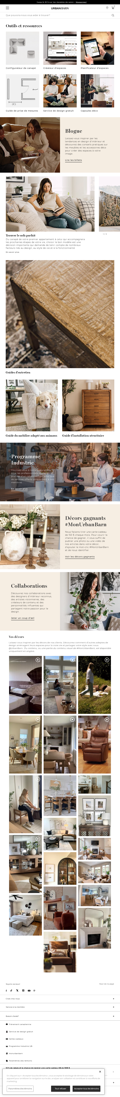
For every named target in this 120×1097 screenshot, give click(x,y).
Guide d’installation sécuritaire (83, 435)
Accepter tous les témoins (86, 1088)
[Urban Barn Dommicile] (60, 8)
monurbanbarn (16, 1053)
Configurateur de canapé (21, 68)
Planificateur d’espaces (95, 68)
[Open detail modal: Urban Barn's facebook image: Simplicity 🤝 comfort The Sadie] (60, 952)
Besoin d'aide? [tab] (12, 1016)
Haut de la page (106, 984)
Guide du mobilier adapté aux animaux (31, 435)
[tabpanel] (50, 214)
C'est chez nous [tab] (13, 999)
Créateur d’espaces (54, 68)
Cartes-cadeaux (16, 1039)
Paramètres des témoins (20, 1061)
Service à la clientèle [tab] (15, 1007)
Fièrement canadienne (20, 1024)
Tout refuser (60, 1088)
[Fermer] (100, 1071)
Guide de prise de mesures (22, 111)
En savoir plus (12, 252)
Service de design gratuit (58, 111)
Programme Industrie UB (20, 1046)
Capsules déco (89, 111)
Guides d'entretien (18, 372)
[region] (53, 1081)
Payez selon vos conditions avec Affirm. (62, 2)
